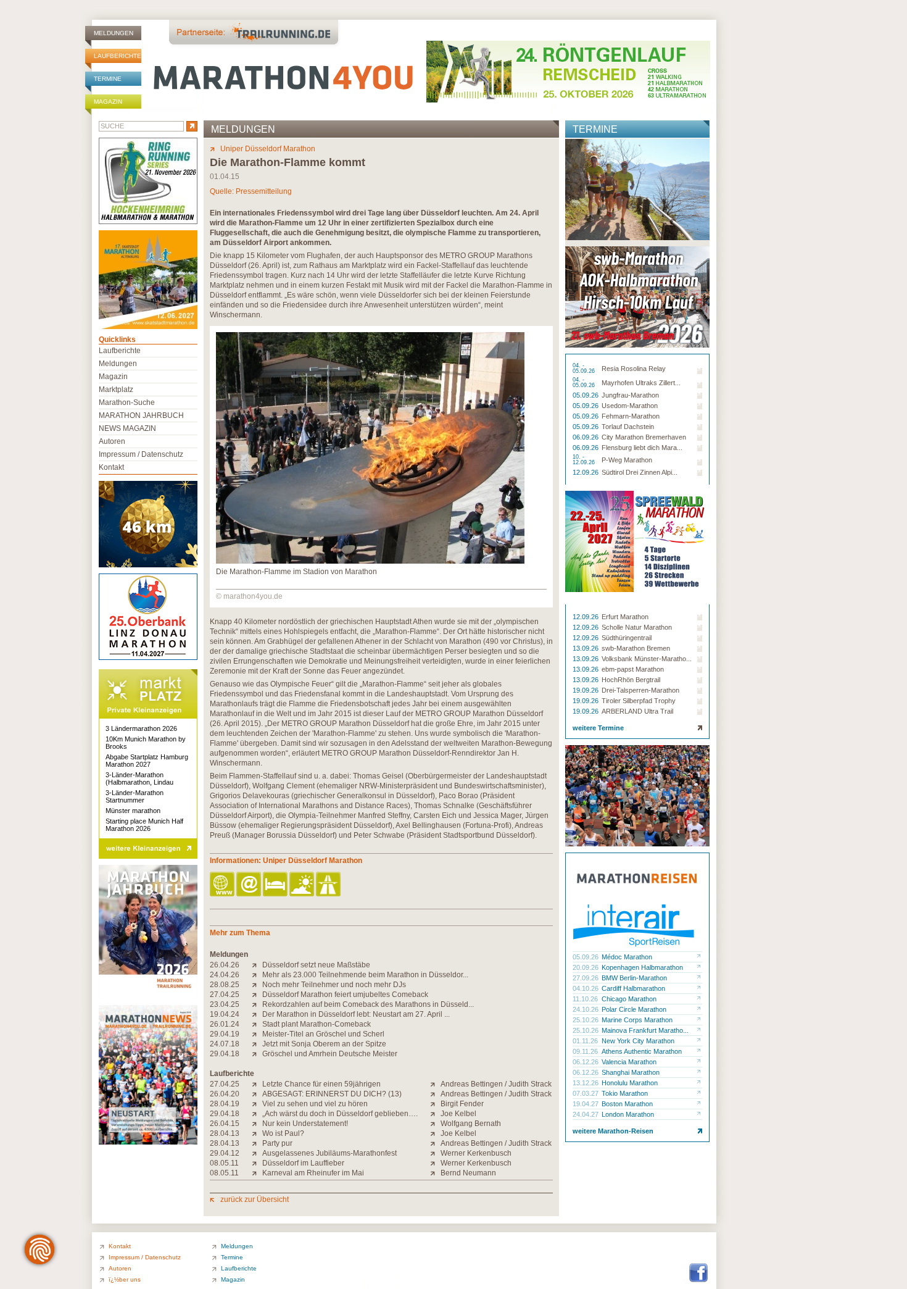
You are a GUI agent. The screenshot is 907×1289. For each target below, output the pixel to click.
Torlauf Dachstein (628, 426)
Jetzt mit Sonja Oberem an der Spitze (324, 1044)
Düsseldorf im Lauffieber (303, 1163)
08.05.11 (224, 1163)
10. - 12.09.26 (585, 459)
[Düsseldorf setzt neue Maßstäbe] (257, 965)
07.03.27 (586, 1093)
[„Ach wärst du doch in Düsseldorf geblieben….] (257, 1114)
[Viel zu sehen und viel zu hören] (257, 1104)
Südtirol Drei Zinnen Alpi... (639, 472)
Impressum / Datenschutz (141, 454)
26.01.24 (224, 1024)
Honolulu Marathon (630, 1083)
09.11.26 (586, 1051)
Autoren (112, 441)
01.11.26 (586, 1041)
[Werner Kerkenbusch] (435, 1153)
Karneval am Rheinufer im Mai (313, 1173)
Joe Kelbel (458, 1113)
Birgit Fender (462, 1103)
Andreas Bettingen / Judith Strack (496, 1084)
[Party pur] (257, 1143)
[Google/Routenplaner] (329, 885)
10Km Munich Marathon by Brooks (146, 742)
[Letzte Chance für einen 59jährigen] (257, 1084)
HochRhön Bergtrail (631, 679)
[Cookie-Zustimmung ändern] (39, 1249)
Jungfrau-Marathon (630, 395)
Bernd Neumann (468, 1173)
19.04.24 (224, 1014)
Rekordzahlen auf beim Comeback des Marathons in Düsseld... (368, 1004)
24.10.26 (586, 1009)
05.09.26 (586, 395)
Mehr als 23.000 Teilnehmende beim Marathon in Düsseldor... (365, 974)
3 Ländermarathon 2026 (141, 728)
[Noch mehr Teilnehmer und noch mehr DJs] (257, 985)
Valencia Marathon (629, 1062)
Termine (108, 78)
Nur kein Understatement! (305, 1123)
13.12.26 (586, 1083)
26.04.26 (224, 965)
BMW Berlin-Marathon (634, 978)
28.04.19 (224, 1103)
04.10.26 (586, 988)
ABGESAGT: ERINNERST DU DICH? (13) (332, 1094)
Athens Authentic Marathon (642, 1051)
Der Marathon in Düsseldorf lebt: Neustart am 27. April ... (356, 1014)
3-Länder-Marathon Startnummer (135, 796)
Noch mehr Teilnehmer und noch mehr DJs (334, 984)
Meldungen (113, 33)
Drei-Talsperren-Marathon (640, 690)
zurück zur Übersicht (254, 1199)
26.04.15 (224, 1123)
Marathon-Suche (127, 402)
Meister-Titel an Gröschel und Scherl (323, 1034)
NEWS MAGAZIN (127, 428)
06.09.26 (586, 437)
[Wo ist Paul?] (257, 1133)
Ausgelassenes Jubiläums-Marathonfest (329, 1153)
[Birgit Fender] (435, 1104)
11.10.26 (586, 999)
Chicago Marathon (629, 999)
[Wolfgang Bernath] (435, 1123)
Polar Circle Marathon (634, 1009)
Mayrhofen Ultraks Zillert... (641, 382)
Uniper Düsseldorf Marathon (267, 148)
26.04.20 (224, 1094)
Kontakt (111, 467)
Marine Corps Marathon (637, 1020)
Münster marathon (133, 810)
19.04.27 (586, 1104)
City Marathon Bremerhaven (644, 437)
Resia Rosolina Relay (634, 368)
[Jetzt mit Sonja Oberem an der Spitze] (257, 1044)
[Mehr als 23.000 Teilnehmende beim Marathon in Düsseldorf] (257, 975)
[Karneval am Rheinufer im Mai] (257, 1173)
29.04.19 (224, 1034)
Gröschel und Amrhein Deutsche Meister (329, 1053)
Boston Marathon (627, 1104)
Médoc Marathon (627, 957)
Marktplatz (116, 389)
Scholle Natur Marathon (637, 627)
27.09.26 (586, 978)
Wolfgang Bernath (471, 1123)
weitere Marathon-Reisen (613, 1131)
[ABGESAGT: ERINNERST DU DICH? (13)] (257, 1094)
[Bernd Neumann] (435, 1173)
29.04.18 (224, 1053)
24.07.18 (224, 1044)
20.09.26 (586, 967)
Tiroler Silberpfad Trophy (639, 700)
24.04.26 (224, 974)
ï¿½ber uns (125, 1279)
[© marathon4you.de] (370, 561)
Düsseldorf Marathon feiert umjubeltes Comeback (345, 994)
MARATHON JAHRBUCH (141, 415)
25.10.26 (586, 1020)
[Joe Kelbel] (435, 1114)
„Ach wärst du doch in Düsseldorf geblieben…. (340, 1113)
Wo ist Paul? (283, 1133)
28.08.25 (224, 984)
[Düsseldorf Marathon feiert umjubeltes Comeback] (257, 994)
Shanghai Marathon (631, 1072)
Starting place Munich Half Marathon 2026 (144, 824)
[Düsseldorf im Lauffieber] (257, 1163)
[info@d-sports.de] (249, 885)
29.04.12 (224, 1153)
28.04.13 (224, 1133)
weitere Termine (598, 728)
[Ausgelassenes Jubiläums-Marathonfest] (257, 1153)
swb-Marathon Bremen (636, 648)
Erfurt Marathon (625, 616)
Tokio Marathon (625, 1093)
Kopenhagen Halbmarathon (642, 967)
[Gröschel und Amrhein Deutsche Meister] (257, 1054)
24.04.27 (586, 1114)
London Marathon (628, 1114)
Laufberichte (117, 55)
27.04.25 (224, 994)
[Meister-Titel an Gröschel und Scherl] (257, 1034)
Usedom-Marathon (630, 405)
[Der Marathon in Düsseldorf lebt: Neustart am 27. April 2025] (257, 1014)
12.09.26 (586, 472)
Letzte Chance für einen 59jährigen (321, 1084)
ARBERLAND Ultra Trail (637, 711)
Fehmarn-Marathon (631, 416)
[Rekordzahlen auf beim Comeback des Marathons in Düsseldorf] (257, 1004)
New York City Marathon (638, 1041)
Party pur (277, 1143)
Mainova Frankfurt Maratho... (645, 1030)
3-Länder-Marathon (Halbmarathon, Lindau (139, 778)
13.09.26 (586, 648)
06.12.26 (586, 1062)
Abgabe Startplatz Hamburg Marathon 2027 (147, 760)
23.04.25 (224, 1004)
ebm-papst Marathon (633, 669)
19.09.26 (586, 690)
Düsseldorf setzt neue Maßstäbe (316, 965)
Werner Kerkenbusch (476, 1153)
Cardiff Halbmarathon (633, 988)
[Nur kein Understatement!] (257, 1123)
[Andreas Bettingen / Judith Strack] (435, 1084)
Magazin (108, 101)
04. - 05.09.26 (585, 368)
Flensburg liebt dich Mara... (642, 447)
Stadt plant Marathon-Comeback (316, 1024)
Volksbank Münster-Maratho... (647, 658)
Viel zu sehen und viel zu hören (315, 1103)
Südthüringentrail (627, 637)
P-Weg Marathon (627, 460)
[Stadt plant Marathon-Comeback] (257, 1024)
